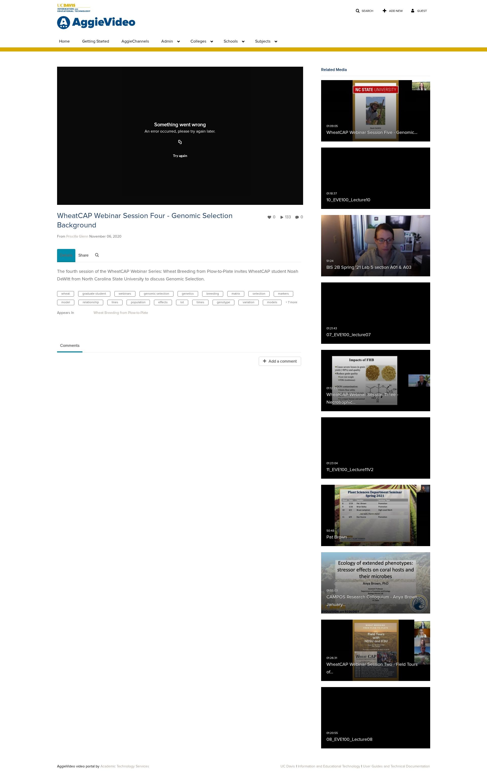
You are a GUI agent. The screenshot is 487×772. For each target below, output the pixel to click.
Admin (167, 41)
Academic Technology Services (124, 766)
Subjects (262, 41)
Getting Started (95, 41)
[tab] (66, 255)
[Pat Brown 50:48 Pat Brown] (375, 515)
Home (64, 41)
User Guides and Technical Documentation (396, 766)
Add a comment (282, 361)
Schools (231, 41)
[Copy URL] (180, 142)
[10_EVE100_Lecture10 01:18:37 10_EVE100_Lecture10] (375, 178)
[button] (364, 11)
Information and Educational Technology (329, 766)
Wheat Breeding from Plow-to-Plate (121, 313)
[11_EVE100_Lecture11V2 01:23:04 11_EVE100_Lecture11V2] (375, 448)
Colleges (198, 41)
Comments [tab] (69, 346)
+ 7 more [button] (291, 302)
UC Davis (288, 766)
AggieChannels (135, 41)
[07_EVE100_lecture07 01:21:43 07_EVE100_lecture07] (375, 313)
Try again (180, 155)
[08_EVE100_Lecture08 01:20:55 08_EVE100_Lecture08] (375, 717)
